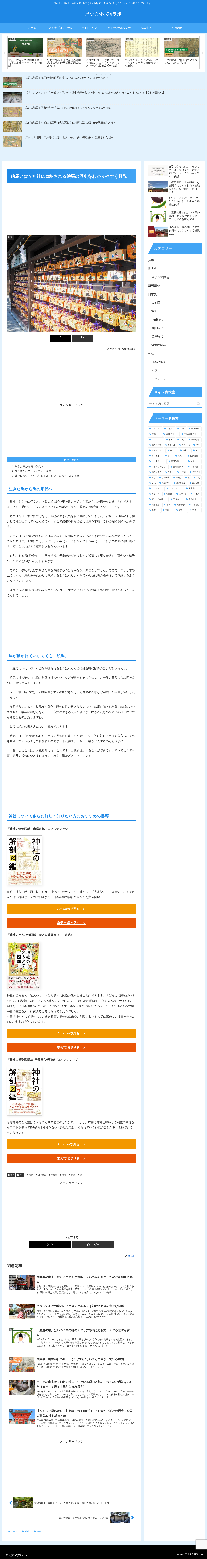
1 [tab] (96, 74)
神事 (12, 1175)
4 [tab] (110, 74)
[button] (82, 338)
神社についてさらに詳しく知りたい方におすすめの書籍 (47, 475)
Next (202, 53)
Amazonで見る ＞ (71, 908)
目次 (67, 459)
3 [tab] (106, 74)
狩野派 (54, 1175)
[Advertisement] (71, 208)
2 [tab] (101, 74)
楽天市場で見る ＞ (71, 923)
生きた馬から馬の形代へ (29, 466)
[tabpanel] (25, 52)
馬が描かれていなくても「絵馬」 (34, 471)
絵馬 (73, 1175)
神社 (21, 1175)
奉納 (31, 1175)
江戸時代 (42, 1175)
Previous (4, 53)
